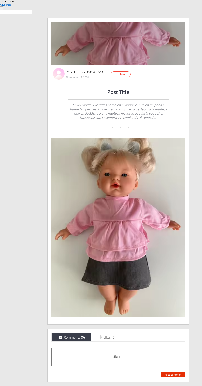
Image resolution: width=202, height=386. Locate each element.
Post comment (173, 374)
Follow (121, 74)
